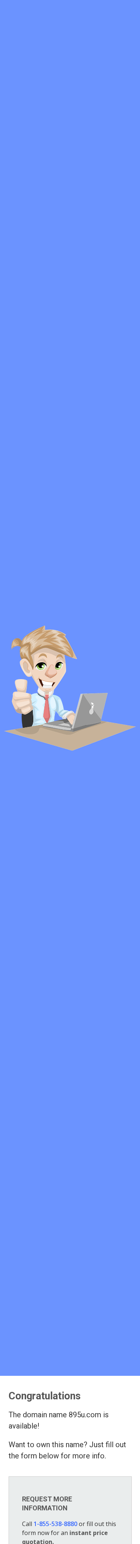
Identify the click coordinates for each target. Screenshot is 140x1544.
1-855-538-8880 (55, 1524)
